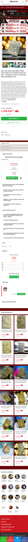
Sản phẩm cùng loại (6, 312)
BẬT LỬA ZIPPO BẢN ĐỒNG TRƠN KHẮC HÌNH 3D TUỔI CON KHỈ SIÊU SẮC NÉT (6, 432)
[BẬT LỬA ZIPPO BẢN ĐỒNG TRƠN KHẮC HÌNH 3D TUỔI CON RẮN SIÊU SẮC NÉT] (21, 423)
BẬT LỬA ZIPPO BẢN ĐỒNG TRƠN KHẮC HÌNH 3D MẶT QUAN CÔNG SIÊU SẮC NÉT (21, 407)
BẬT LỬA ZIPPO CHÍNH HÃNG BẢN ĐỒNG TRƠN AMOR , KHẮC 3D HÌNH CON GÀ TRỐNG (6, 381)
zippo (10, 246)
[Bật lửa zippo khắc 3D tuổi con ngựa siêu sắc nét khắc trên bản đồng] (7, 322)
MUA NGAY (13, 118)
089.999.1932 (6, 205)
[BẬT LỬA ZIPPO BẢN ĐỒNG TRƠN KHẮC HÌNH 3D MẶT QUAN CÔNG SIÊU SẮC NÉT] (21, 398)
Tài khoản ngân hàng (5, 149)
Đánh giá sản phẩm (14, 276)
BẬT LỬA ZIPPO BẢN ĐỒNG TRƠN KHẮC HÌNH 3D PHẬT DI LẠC (6, 407)
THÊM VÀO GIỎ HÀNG (14, 122)
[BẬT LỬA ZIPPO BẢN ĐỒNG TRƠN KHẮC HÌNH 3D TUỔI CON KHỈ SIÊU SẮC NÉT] (7, 423)
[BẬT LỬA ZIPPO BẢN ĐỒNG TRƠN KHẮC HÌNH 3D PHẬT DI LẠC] (7, 398)
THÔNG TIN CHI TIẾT (5, 143)
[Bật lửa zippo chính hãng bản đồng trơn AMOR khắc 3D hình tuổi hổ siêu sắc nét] (7, 347)
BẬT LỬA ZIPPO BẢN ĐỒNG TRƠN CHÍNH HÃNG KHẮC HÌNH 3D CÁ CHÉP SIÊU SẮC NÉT (21, 356)
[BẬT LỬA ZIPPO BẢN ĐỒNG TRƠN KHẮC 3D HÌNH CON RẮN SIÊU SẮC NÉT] (21, 449)
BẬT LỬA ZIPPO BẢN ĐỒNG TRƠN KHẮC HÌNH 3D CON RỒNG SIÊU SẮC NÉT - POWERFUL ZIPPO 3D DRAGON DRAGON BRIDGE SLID (13, 74)
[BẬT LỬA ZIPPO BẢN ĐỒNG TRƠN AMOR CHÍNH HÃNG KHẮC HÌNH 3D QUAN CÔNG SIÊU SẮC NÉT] (21, 372)
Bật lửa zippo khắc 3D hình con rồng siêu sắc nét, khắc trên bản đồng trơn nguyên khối (21, 330)
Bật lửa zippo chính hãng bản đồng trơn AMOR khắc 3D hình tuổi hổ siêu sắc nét (6, 356)
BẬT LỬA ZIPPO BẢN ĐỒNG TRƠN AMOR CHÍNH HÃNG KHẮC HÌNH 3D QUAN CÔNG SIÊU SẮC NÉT (21, 381)
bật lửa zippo (4, 246)
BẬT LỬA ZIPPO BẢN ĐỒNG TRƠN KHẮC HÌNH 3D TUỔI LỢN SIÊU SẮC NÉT (6, 457)
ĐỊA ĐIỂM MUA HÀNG (5, 146)
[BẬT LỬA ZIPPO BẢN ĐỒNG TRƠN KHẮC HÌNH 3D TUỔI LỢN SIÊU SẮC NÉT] (7, 449)
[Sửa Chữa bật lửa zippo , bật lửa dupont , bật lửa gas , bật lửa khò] (14, 14)
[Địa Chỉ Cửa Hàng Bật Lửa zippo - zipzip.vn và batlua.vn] (14, 26)
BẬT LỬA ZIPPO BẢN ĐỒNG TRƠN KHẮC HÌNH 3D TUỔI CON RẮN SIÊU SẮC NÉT (21, 432)
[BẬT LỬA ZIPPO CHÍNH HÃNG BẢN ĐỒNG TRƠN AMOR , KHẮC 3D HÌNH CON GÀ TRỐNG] (7, 372)
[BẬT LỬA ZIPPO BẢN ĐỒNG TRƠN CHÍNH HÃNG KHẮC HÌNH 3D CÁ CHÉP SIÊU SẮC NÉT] (21, 347)
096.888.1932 (6, 196)
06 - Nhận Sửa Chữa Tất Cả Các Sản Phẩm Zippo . (13, 238)
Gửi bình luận (21, 294)
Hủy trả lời (14, 294)
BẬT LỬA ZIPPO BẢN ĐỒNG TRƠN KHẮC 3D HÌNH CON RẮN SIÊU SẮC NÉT (21, 457)
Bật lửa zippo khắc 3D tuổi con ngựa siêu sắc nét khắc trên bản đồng (6, 330)
